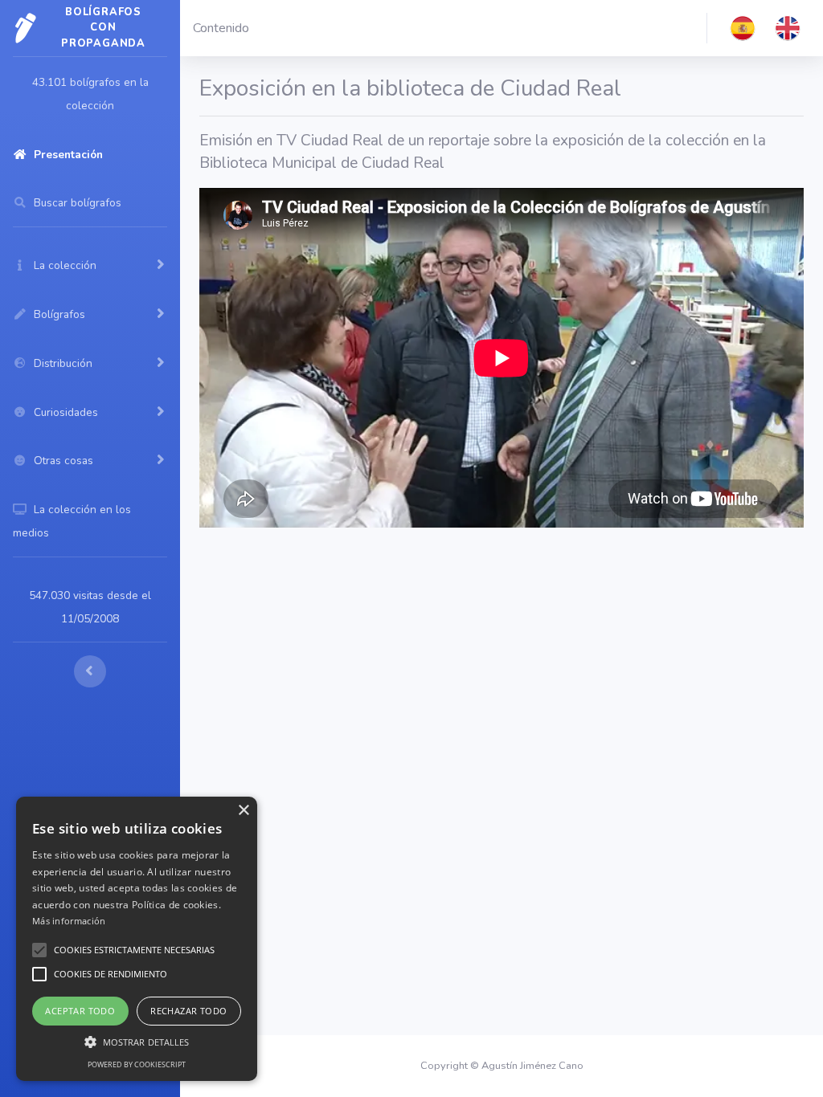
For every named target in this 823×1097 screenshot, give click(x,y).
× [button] (243, 811)
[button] (742, 28)
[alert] (136, 939)
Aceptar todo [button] (80, 1011)
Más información (69, 921)
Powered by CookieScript (137, 1064)
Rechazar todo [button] (188, 1011)
